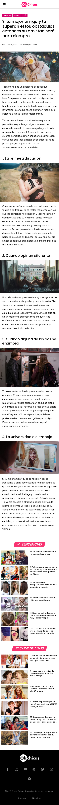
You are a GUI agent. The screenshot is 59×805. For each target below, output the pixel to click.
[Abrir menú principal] (4, 4)
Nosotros (36, 798)
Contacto (22, 798)
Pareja (17, 15)
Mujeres (7, 15)
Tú (25, 15)
